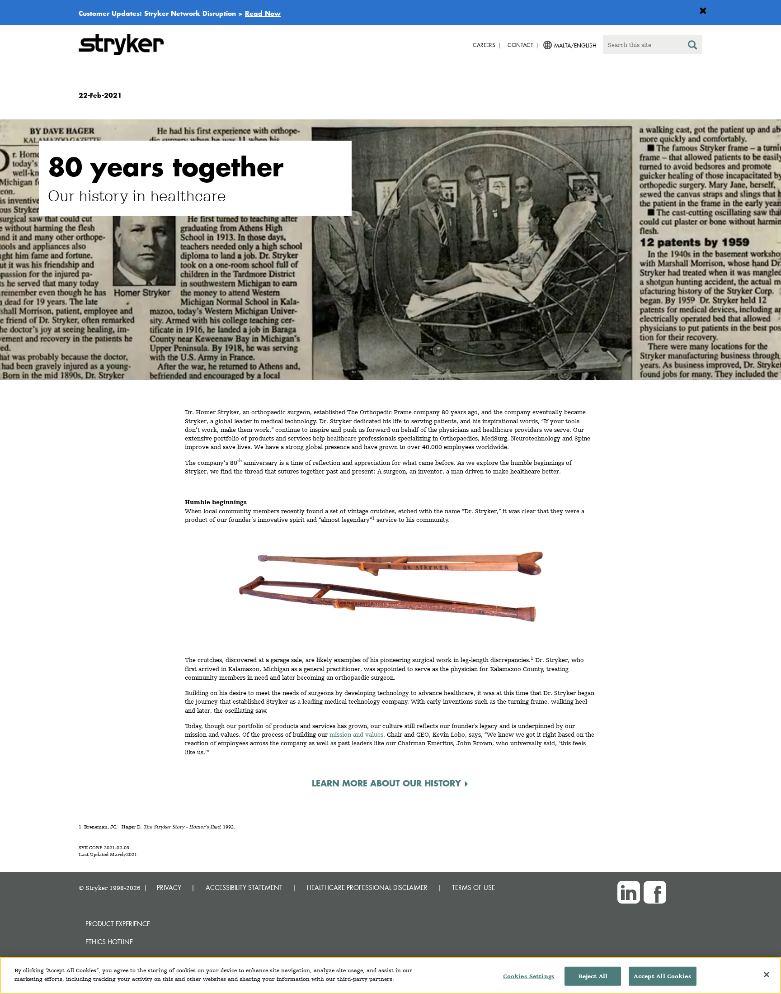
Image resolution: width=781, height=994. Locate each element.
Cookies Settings (529, 976)
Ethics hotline (109, 941)
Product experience (117, 923)
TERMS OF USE (473, 887)
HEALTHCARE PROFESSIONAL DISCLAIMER (367, 887)
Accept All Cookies (662, 976)
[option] (390, 251)
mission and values (356, 734)
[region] (390, 975)
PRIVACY (169, 887)
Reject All (593, 976)
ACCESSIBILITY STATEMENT (244, 887)
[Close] (766, 975)
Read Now (263, 13)
